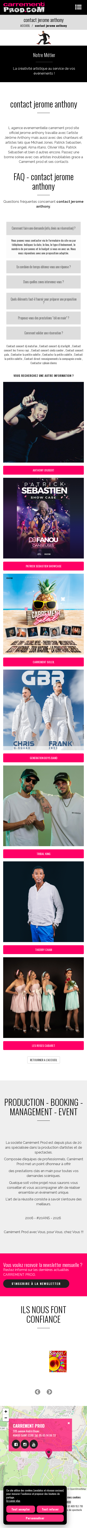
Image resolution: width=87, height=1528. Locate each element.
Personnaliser (35, 1518)
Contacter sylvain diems (43, 363)
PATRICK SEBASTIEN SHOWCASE (43, 566)
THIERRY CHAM (43, 949)
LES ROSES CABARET (43, 1045)
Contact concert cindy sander (47, 350)
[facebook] (16, 1444)
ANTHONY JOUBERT (43, 470)
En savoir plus (13, 1500)
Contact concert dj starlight (54, 346)
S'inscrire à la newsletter (36, 1283)
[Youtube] (34, 1444)
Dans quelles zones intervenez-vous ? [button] (43, 281)
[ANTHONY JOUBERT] (43, 37)
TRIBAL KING (43, 853)
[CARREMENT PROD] (24, 7)
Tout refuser (50, 1509)
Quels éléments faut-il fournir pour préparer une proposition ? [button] (43, 301)
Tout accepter (20, 1509)
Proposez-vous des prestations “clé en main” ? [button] (43, 317)
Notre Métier (44, 55)
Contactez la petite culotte (57, 354)
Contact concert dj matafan (21, 346)
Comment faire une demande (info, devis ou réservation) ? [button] (43, 228)
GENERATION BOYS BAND (43, 758)
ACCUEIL (25, 25)
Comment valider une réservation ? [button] (43, 332)
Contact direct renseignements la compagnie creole (52, 358)
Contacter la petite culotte (25, 354)
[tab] (43, 228)
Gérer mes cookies (70, 1497)
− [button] (5, 1417)
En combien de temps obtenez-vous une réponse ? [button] (43, 266)
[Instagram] (25, 1444)
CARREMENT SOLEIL (43, 662)
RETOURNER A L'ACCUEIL (43, 1060)
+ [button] (5, 1411)
